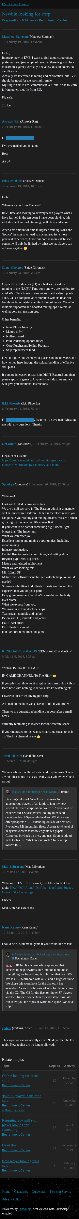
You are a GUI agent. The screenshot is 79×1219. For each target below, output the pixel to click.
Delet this (9, 1145)
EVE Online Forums (15, 4)
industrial (19, 1110)
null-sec (7, 1110)
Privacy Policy (11, 1199)
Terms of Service (60, 1191)
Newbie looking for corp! (27, 14)
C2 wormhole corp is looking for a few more (40, 954)
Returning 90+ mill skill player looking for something (19, 1124)
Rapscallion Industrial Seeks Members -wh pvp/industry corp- (36, 792)
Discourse (24, 1209)
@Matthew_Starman (20, 138)
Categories (21, 1191)
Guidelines (39, 1191)
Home (6, 1191)
